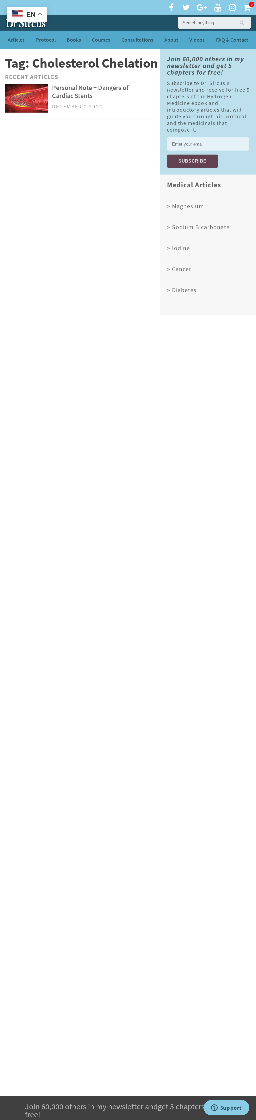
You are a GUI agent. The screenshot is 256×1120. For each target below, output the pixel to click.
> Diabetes (182, 290)
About (171, 39)
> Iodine (178, 248)
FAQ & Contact (232, 40)
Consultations (137, 39)
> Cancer (179, 269)
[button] (242, 23)
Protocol (46, 39)
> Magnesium (185, 206)
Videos (197, 39)
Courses (101, 39)
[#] (25, 23)
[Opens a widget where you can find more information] (226, 1108)
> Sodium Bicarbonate (198, 227)
